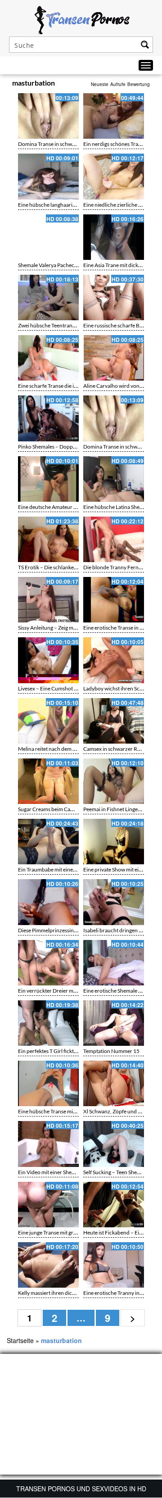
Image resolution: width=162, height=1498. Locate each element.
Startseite (20, 1340)
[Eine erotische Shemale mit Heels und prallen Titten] (113, 962)
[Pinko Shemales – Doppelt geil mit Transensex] (48, 418)
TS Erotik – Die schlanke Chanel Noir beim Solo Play (78, 567)
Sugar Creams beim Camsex (50, 809)
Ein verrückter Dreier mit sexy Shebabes (64, 990)
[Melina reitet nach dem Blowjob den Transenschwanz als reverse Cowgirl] (48, 721)
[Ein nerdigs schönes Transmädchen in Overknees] (113, 116)
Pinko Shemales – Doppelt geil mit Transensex (71, 446)
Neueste (99, 84)
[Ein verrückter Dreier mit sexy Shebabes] (48, 962)
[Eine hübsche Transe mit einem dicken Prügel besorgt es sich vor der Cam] (48, 1083)
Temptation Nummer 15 (111, 1051)
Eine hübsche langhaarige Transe (56, 204)
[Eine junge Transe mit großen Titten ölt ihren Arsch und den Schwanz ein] (48, 1204)
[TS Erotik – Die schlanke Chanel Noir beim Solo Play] (48, 539)
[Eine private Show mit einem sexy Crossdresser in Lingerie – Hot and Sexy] (113, 841)
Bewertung (138, 84)
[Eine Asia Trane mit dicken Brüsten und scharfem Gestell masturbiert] (113, 237)
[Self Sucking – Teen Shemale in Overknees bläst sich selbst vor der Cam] (113, 1144)
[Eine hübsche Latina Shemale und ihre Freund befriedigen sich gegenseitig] (113, 479)
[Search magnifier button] (145, 44)
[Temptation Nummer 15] (113, 1023)
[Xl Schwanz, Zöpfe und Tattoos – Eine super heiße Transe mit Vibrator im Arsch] (113, 1083)
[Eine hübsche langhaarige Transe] (48, 176)
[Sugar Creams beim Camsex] (48, 781)
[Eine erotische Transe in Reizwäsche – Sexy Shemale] (113, 599)
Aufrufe (118, 84)
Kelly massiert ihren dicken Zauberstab (63, 1292)
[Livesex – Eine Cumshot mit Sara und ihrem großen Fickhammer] (48, 660)
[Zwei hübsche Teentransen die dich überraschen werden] (48, 297)
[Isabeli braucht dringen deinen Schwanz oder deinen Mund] (113, 902)
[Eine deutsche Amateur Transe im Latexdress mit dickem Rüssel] (48, 479)
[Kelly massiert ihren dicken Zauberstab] (48, 1265)
